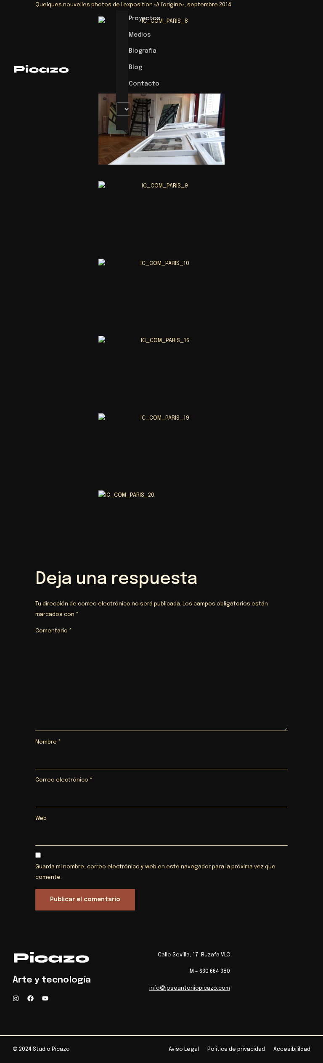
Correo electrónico (64, 780)
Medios (140, 35)
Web (41, 818)
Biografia (142, 51)
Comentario (53, 631)
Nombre (48, 742)
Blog (135, 67)
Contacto (144, 84)
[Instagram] (16, 998)
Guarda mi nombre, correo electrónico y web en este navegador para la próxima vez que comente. (155, 872)
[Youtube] (45, 998)
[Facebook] (30, 998)
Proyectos (144, 18)
